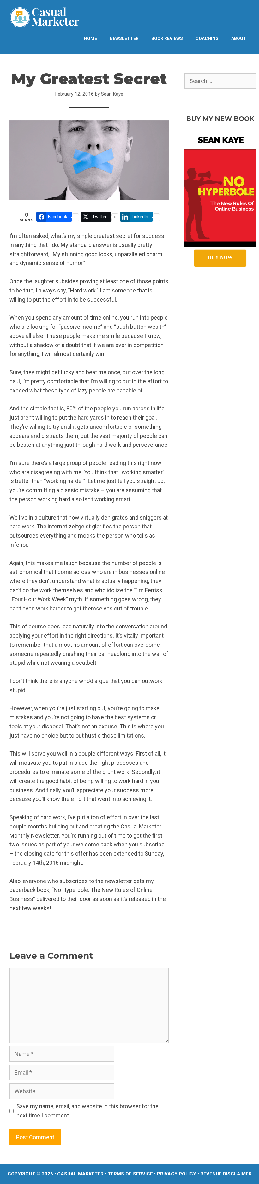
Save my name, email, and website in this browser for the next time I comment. (87, 1111)
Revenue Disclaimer (226, 1174)
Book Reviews (167, 38)
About (238, 38)
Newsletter (124, 38)
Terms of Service (130, 1174)
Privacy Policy (176, 1174)
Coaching (207, 38)
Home (90, 38)
